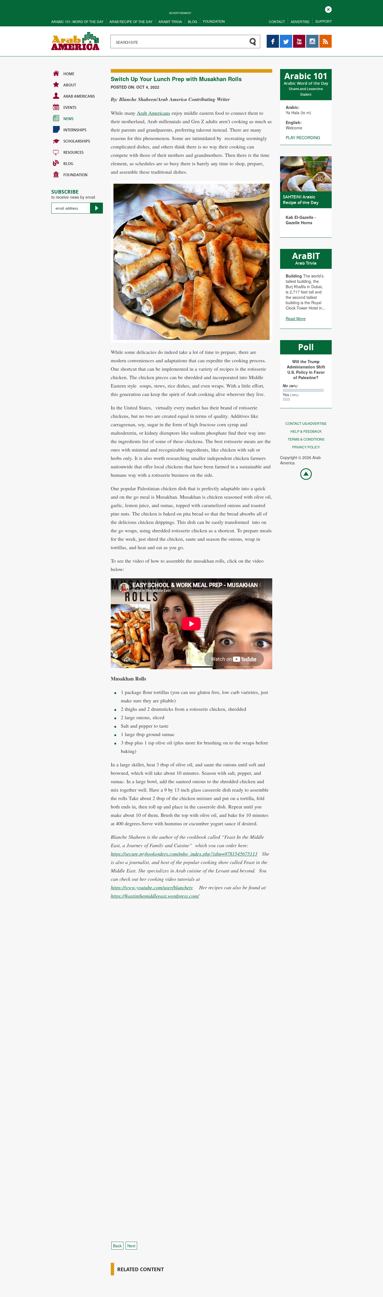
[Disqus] (191, 1009)
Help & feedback (306, 431)
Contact (277, 21)
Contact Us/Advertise (306, 423)
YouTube (299, 37)
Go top (303, 473)
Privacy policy (306, 446)
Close (328, 9)
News (68, 118)
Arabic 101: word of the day (77, 21)
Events (69, 107)
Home (68, 73)
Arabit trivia (170, 21)
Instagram (312, 37)
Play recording (303, 137)
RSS (323, 37)
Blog (192, 21)
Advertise (300, 21)
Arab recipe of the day (131, 21)
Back (117, 1245)
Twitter (286, 37)
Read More (296, 318)
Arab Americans (79, 96)
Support (323, 21)
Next (131, 1245)
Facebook (273, 37)
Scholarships (76, 141)
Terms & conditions (306, 439)
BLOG (68, 163)
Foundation (214, 21)
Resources (73, 152)
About (69, 85)
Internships (74, 129)
